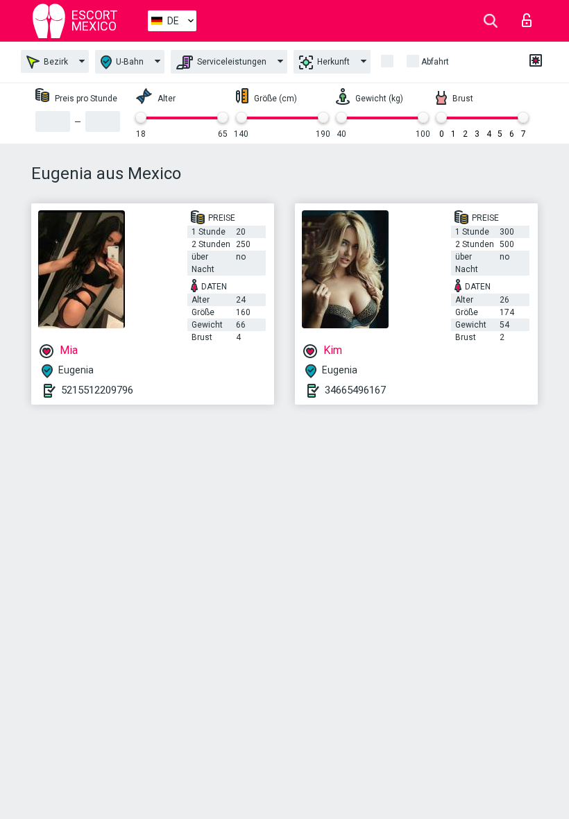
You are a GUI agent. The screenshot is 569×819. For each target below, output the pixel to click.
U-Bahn (129, 62)
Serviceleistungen (230, 62)
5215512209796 (97, 390)
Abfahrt (435, 62)
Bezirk (55, 62)
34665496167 (355, 390)
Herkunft (332, 62)
